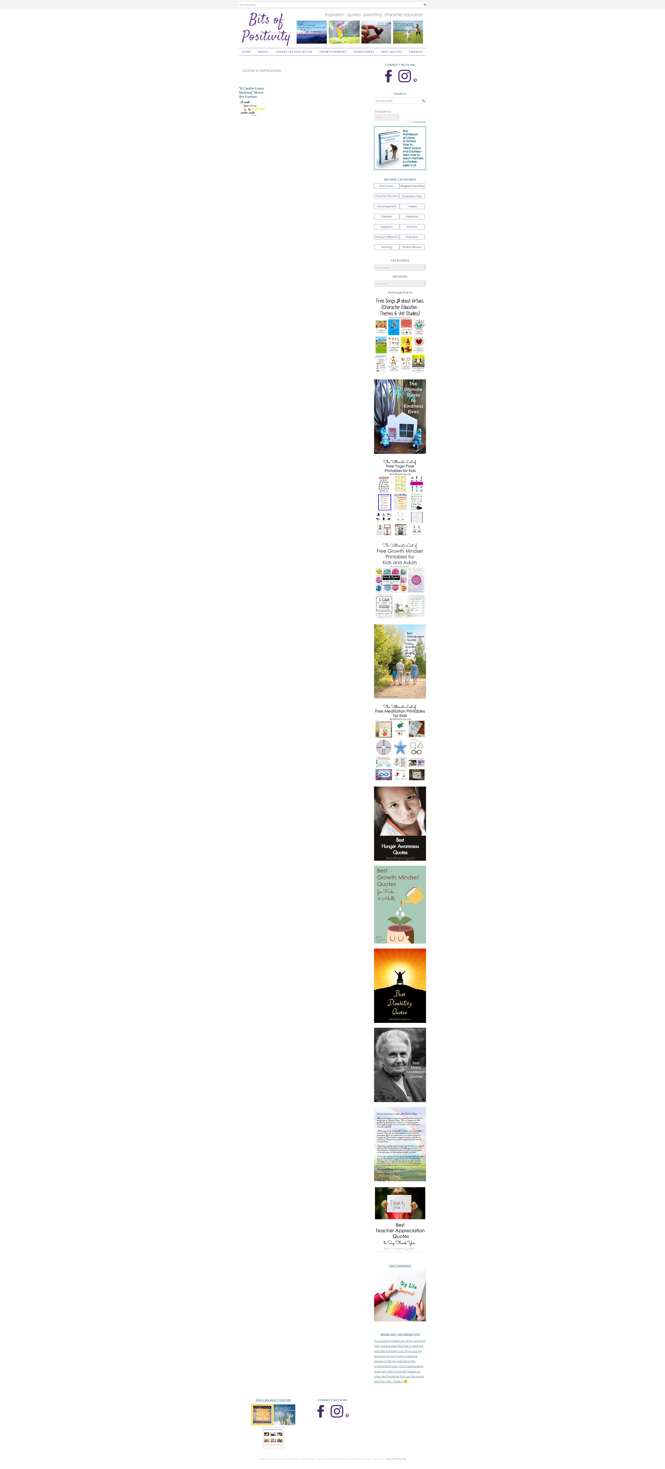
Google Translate (420, 121)
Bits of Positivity (332, 27)
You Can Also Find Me (273, 1400)
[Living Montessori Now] (273, 1447)
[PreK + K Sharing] (262, 1424)
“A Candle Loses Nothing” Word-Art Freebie (251, 92)
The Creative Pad (396, 1459)
